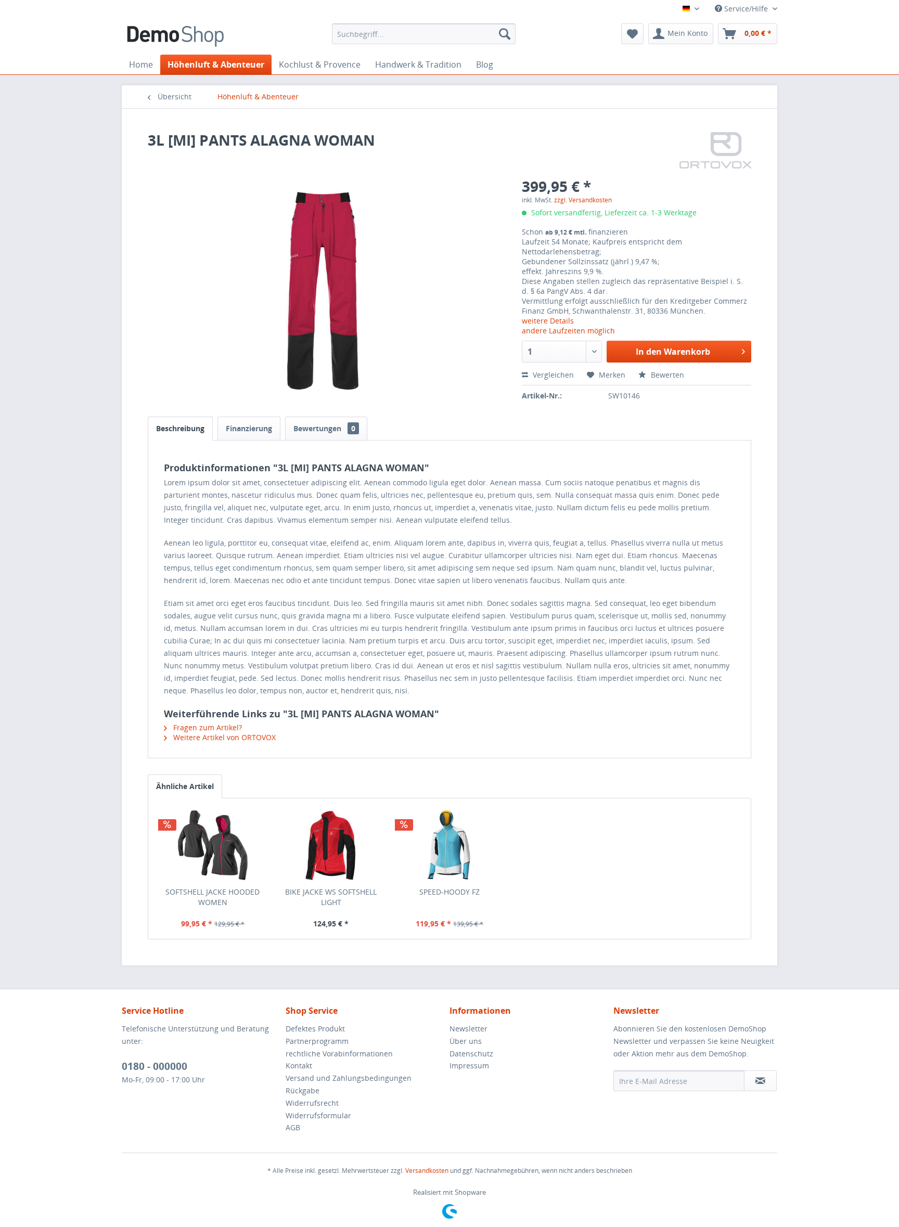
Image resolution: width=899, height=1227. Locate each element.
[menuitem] (424, 33)
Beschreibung (180, 428)
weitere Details (548, 321)
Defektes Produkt (315, 1029)
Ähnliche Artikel (185, 786)
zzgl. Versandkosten (583, 200)
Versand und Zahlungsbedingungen (349, 1078)
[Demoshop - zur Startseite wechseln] (175, 36)
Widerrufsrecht (312, 1103)
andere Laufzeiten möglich (568, 330)
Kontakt (299, 1065)
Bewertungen (324, 428)
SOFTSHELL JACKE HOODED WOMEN (212, 897)
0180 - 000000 (154, 1066)
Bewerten (666, 375)
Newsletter (468, 1029)
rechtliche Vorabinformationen (339, 1053)
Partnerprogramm (317, 1041)
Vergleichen (552, 375)
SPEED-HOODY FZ (449, 892)
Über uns (466, 1041)
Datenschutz (471, 1053)
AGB (293, 1127)
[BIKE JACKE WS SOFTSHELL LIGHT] (331, 845)
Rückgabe (302, 1090)
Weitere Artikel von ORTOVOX (223, 737)
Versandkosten (426, 1170)
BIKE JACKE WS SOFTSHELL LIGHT (331, 897)
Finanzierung (249, 428)
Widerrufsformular (318, 1115)
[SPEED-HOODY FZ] (449, 845)
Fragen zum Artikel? (206, 727)
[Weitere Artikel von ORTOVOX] (715, 150)
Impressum (469, 1065)
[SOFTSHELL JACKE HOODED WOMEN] (213, 845)
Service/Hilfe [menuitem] (746, 9)
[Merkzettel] (632, 33)
